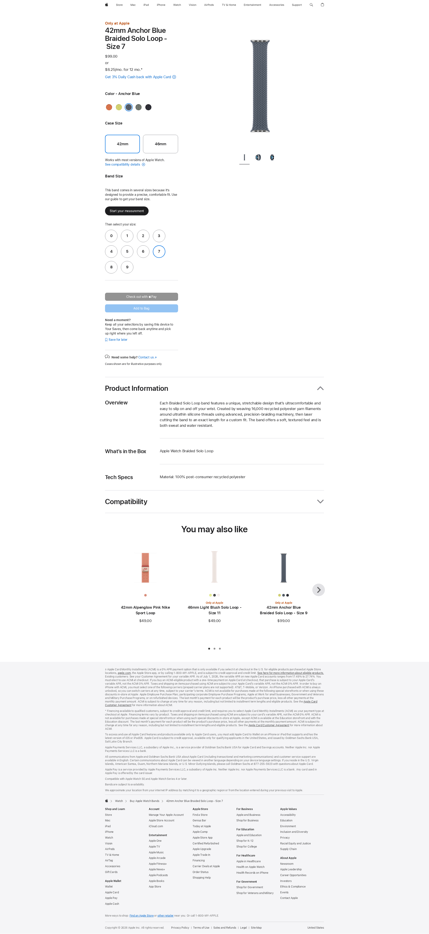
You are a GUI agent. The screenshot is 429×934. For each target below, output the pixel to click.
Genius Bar (199, 820)
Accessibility (288, 814)
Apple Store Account (161, 820)
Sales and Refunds (224, 927)
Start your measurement (127, 211)
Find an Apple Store (142, 915)
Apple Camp (200, 831)
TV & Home (112, 854)
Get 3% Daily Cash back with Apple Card (138, 77)
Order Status (200, 872)
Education (286, 820)
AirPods (110, 849)
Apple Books (156, 881)
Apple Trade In (201, 854)
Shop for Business (247, 820)
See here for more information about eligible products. (290, 673)
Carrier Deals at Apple (206, 866)
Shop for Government (249, 887)
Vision (108, 843)
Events (284, 892)
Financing (199, 860)
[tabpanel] (260, 85)
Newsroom (286, 863)
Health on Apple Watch (250, 867)
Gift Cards (111, 872)
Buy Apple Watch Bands (144, 801)
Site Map (256, 927)
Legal (243, 927)
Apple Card (112, 892)
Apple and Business (248, 814)
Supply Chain (288, 849)
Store (108, 814)
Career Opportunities (293, 875)
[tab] (244, 158)
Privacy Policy (180, 927)
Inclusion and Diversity (294, 831)
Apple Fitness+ (158, 863)
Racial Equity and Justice (295, 843)
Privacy (285, 837)
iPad (108, 826)
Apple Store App (202, 837)
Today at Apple (202, 826)
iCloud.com (156, 826)
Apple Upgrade (202, 849)
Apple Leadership (291, 869)
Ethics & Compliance (293, 886)
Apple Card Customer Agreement (268, 725)
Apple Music (156, 852)
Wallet (109, 886)
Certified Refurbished (206, 843)
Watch (119, 801)
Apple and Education (249, 835)
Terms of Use (201, 927)
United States (315, 927)
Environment (288, 826)
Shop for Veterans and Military (254, 893)
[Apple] (106, 801)
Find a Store (200, 814)
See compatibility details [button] (123, 164)
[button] (311, 5)
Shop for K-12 (244, 840)
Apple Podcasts (158, 875)
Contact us (147, 357)
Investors (286, 881)
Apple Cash (112, 903)
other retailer (166, 915)
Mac (107, 820)
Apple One (155, 840)
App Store (155, 886)
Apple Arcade (157, 858)
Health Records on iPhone (252, 872)
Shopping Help (201, 877)
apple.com (124, 673)
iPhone (109, 831)
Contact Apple (289, 898)
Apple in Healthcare (248, 861)
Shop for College (246, 846)
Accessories (112, 866)
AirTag (109, 860)
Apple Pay (111, 898)
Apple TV (154, 846)
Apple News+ (157, 869)
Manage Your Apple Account (166, 814)
